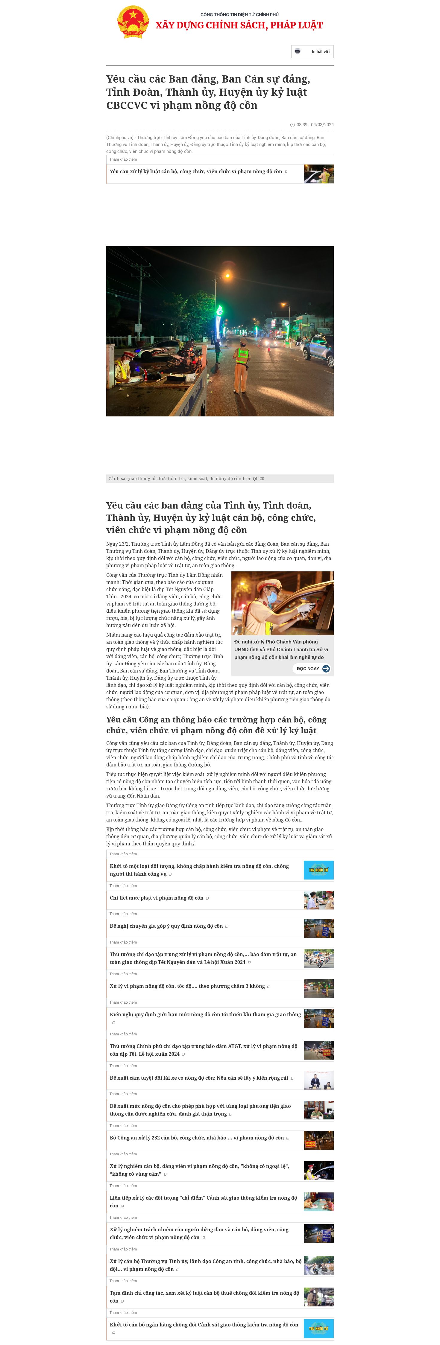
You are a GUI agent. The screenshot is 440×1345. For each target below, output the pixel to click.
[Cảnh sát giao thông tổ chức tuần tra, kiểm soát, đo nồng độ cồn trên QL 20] (220, 331)
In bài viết (321, 51)
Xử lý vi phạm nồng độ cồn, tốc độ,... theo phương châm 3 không (187, 986)
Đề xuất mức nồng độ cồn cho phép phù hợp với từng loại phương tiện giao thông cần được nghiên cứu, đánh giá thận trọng (200, 1110)
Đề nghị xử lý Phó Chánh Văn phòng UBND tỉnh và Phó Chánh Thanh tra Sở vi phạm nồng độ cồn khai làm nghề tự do (281, 649)
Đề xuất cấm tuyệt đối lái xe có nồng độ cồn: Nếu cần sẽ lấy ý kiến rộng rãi (199, 1078)
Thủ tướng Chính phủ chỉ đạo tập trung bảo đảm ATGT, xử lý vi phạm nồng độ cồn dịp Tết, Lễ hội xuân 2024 (204, 1050)
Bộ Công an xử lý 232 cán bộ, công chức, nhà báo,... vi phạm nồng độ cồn (197, 1137)
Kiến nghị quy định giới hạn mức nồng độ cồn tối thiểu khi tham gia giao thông (205, 1014)
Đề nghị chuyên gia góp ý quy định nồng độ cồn (166, 926)
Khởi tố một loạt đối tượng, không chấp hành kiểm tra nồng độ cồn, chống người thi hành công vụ (199, 870)
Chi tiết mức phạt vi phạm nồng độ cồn (157, 897)
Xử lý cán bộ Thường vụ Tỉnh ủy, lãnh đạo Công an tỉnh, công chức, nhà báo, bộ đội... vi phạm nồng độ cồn (206, 1265)
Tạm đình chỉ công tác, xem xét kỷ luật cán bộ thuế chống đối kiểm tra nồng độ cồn (204, 1297)
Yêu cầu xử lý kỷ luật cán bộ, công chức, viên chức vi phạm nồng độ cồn (196, 171)
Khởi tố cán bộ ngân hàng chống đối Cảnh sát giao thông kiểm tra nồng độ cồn (204, 1324)
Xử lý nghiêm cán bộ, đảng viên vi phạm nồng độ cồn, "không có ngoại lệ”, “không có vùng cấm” (199, 1170)
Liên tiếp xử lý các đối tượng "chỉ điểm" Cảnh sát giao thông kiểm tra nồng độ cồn (203, 1202)
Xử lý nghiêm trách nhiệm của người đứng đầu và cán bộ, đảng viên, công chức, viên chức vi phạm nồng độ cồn (199, 1233)
